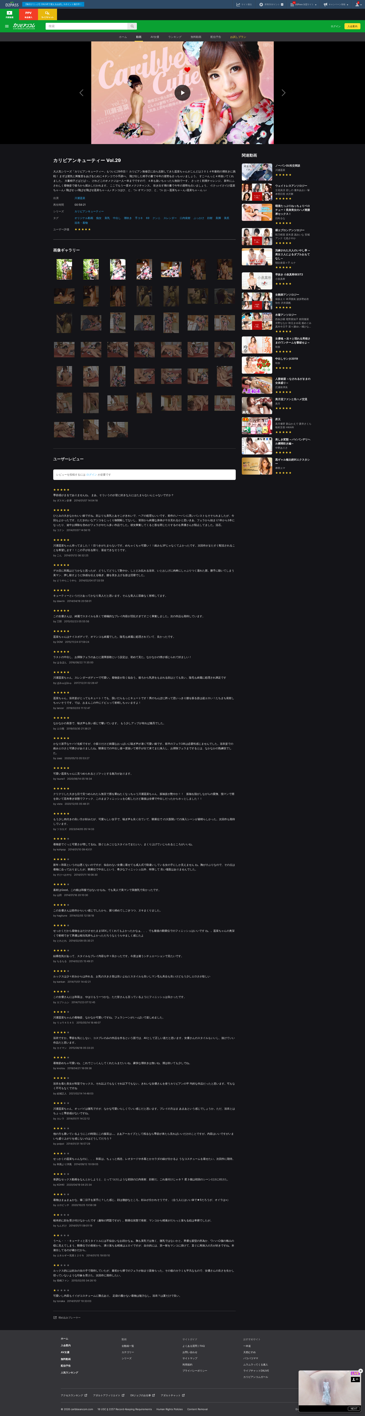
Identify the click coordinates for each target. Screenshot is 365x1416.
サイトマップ (189, 1358)
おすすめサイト (252, 1339)
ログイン (336, 26)
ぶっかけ (199, 218)
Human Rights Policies (169, 1409)
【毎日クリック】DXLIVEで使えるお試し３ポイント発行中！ (53, 4)
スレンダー (170, 218)
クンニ (156, 218)
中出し (117, 218)
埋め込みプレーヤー (69, 1317)
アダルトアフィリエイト (106, 1395)
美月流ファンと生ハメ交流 (291, 399)
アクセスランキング (72, 1395)
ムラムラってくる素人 (255, 1364)
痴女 (99, 218)
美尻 (226, 218)
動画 (138, 36)
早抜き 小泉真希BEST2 (289, 274)
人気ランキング (69, 1372)
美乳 (107, 218)
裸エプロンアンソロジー (290, 230)
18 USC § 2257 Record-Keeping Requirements (125, 1409)
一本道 (247, 1345)
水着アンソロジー (286, 314)
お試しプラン (238, 36)
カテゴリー (128, 1352)
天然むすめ (249, 1352)
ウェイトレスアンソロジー (291, 185)
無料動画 (196, 36)
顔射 (210, 218)
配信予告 (215, 36)
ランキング (175, 36)
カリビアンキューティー (89, 211)
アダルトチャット (171, 1395)
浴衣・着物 (81, 222)
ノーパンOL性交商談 (287, 165)
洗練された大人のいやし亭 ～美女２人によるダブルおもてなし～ (292, 254)
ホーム (123, 36)
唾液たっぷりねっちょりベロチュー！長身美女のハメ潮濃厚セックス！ (292, 209)
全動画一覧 (128, 1345)
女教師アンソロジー (287, 294)
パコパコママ (250, 1358)
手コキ (139, 218)
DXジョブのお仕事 (140, 1395)
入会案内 (352, 26)
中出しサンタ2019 (286, 358)
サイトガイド (189, 1339)
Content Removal (197, 1409)
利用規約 (187, 1364)
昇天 (278, 419)
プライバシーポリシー (194, 1370)
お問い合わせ (189, 1352)
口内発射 (185, 218)
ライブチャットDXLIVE (256, 1370)
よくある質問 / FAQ (193, 1345)
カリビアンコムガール (255, 1376)
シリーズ (127, 1358)
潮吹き (128, 218)
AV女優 (155, 36)
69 (147, 218)
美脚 (218, 218)
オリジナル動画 (84, 218)
